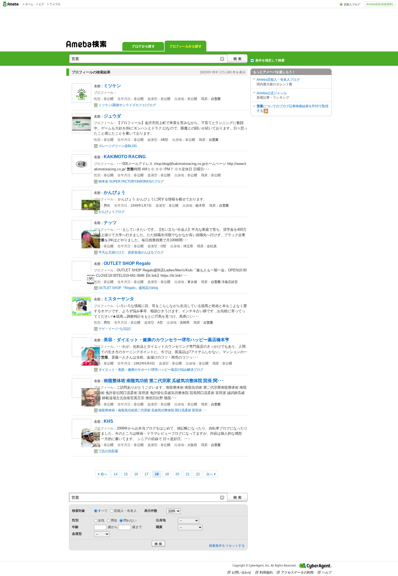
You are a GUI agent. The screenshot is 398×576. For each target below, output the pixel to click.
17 (146, 474)
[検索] (237, 58)
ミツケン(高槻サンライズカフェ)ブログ (127, 105)
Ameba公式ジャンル (272, 93)
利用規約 (266, 572)
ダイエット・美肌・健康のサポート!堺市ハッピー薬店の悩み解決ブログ (151, 370)
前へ (104, 474)
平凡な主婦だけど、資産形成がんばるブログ (131, 252)
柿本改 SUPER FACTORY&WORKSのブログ (131, 181)
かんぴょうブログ (112, 212)
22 (198, 474)
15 (126, 474)
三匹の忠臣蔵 (108, 451)
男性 (114, 520)
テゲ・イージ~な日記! (115, 329)
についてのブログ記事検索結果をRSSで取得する (292, 108)
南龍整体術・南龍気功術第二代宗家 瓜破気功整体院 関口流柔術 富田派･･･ (153, 410)
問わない (129, 520)
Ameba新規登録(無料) (379, 4)
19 (167, 474)
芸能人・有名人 (125, 511)
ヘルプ (327, 572)
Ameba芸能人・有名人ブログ (278, 80)
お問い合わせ (241, 572)
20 (177, 474)
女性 (101, 520)
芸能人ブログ (352, 4)
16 (136, 474)
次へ (209, 474)
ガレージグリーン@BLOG (118, 146)
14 (116, 474)
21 (188, 474)
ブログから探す (143, 46)
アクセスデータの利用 (297, 572)
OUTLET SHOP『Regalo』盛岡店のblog (128, 288)
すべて (103, 511)
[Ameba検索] (86, 46)
